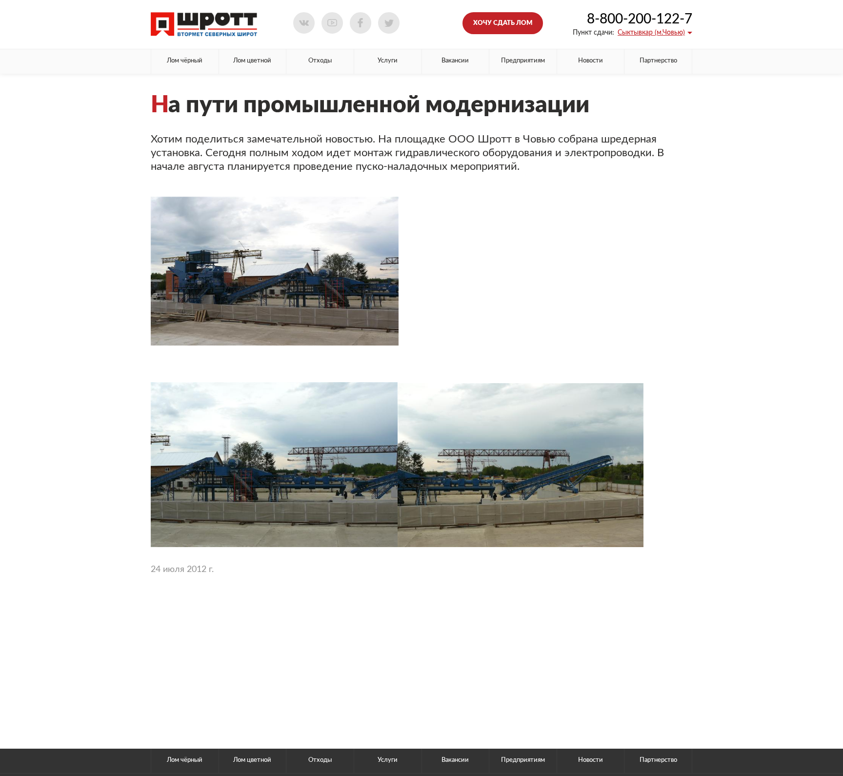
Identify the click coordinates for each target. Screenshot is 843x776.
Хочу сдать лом (502, 23)
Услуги (388, 61)
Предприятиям (523, 61)
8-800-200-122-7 (639, 19)
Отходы (320, 61)
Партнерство (658, 61)
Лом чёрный (184, 61)
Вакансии (455, 61)
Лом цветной (252, 61)
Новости (590, 61)
